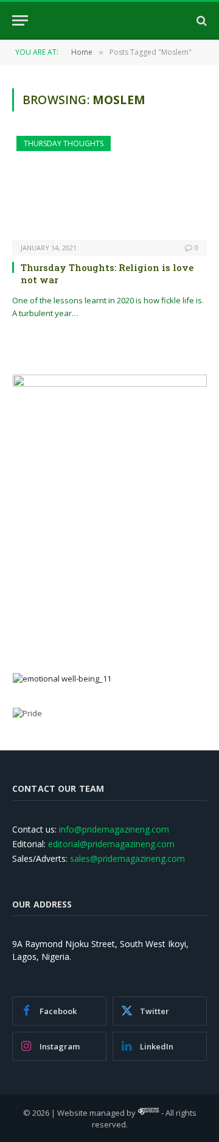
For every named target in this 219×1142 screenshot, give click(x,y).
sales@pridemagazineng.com (127, 858)
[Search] (200, 20)
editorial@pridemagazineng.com (111, 844)
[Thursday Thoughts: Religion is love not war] (109, 187)
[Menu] (20, 20)
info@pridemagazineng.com (114, 829)
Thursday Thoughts (63, 143)
